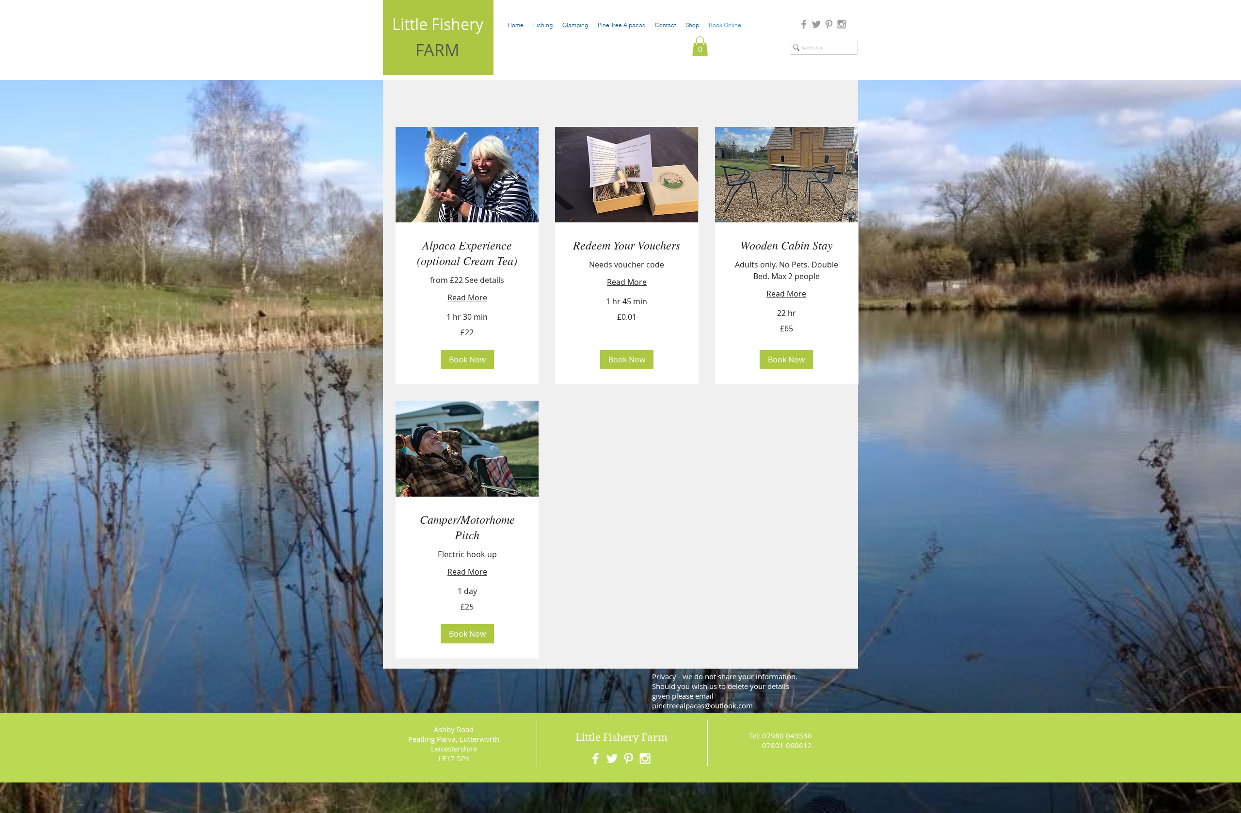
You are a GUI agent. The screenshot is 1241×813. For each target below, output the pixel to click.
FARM (437, 50)
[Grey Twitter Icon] (816, 24)
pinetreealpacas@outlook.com (702, 705)
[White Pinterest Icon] (628, 758)
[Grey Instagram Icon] (841, 24)
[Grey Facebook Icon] (804, 24)
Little (588, 737)
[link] (467, 252)
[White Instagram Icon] (644, 758)
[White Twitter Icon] (612, 758)
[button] (700, 46)
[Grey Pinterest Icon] (829, 24)
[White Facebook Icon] (595, 758)
